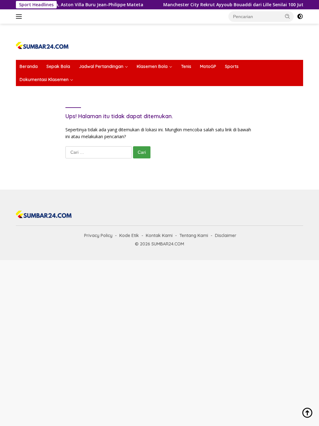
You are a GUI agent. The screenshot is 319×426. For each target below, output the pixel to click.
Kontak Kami (159, 235)
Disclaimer (225, 235)
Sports (232, 66)
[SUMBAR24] (42, 44)
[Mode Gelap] (300, 16)
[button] (287, 16)
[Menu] (20, 16)
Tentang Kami (193, 235)
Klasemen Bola (152, 66)
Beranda (29, 66)
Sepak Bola (58, 66)
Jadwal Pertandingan (101, 66)
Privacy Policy (98, 235)
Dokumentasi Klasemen (44, 79)
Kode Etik (129, 235)
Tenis (186, 66)
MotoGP (208, 66)
